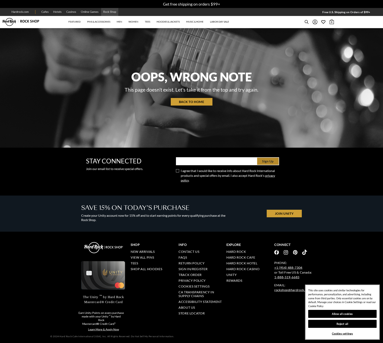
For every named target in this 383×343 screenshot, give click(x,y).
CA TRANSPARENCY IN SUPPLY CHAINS (196, 294)
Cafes (45, 11)
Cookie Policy (316, 306)
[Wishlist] (323, 22)
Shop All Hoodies (146, 269)
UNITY (231, 275)
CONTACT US (189, 251)
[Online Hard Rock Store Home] (20, 22)
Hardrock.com (20, 11)
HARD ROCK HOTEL (242, 263)
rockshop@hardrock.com (292, 290)
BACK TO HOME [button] (191, 102)
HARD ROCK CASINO (243, 269)
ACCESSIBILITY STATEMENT (200, 301)
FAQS (183, 257)
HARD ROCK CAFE (240, 257)
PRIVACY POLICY (192, 280)
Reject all (342, 323)
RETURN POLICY (191, 263)
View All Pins (142, 257)
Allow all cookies (342, 313)
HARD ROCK (236, 251)
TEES (134, 263)
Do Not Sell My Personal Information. (152, 336)
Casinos (71, 11)
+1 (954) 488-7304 (288, 267)
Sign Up (268, 161)
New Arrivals (143, 251)
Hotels (57, 11)
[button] (74, 21)
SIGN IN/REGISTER (193, 269)
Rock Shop (109, 11)
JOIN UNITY (284, 213)
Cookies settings (194, 286)
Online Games (90, 11)
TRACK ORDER (190, 275)
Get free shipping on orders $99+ (191, 4)
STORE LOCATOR (192, 313)
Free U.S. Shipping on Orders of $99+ (346, 12)
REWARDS (234, 280)
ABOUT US (187, 307)
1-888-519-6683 (286, 277)
